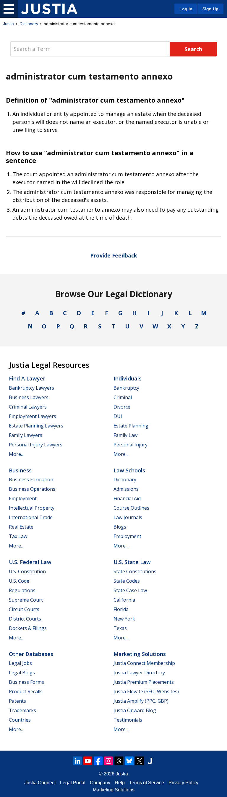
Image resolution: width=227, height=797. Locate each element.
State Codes (127, 581)
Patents (17, 701)
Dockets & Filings (28, 628)
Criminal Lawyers (28, 407)
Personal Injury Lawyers (35, 444)
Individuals (128, 378)
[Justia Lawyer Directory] (149, 760)
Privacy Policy (183, 782)
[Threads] (118, 760)
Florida (121, 609)
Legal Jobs (20, 663)
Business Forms (26, 682)
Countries (20, 720)
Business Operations (32, 489)
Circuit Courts (24, 609)
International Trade (31, 517)
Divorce (122, 407)
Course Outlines (131, 508)
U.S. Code (19, 581)
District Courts (25, 618)
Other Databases (31, 653)
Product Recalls (26, 691)
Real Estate (21, 527)
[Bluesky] (129, 760)
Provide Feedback (113, 255)
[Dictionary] (49, 9)
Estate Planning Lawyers (36, 425)
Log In (185, 9)
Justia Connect (40, 782)
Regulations (22, 590)
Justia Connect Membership (144, 663)
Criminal (123, 397)
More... (16, 454)
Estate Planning (131, 425)
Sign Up (210, 9)
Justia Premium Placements (144, 682)
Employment (23, 498)
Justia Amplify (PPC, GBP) (141, 701)
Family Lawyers (25, 435)
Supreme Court (26, 600)
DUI (118, 416)
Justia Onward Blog (135, 710)
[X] (139, 760)
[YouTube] (87, 760)
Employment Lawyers (32, 416)
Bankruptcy (126, 388)
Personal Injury (130, 444)
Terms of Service (146, 782)
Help (120, 782)
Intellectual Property (31, 508)
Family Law (125, 435)
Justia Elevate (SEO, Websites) (146, 691)
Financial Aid (127, 498)
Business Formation (31, 479)
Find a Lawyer (27, 378)
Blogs (120, 527)
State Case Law (130, 590)
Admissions (126, 489)
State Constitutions (135, 571)
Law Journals (128, 517)
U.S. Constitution (27, 571)
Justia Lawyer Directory (139, 672)
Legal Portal (72, 782)
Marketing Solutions (140, 653)
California (124, 600)
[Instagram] (108, 760)
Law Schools (129, 470)
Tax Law (18, 536)
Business (20, 470)
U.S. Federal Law (30, 562)
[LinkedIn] (77, 760)
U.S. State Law (132, 562)
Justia (8, 23)
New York (124, 618)
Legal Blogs (22, 672)
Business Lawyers (28, 397)
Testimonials (128, 720)
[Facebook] (98, 760)
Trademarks (22, 710)
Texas (120, 628)
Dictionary (29, 23)
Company (100, 782)
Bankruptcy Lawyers (31, 388)
